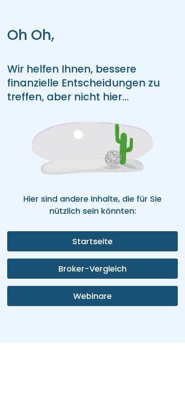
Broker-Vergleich (92, 268)
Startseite (92, 241)
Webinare (92, 296)
